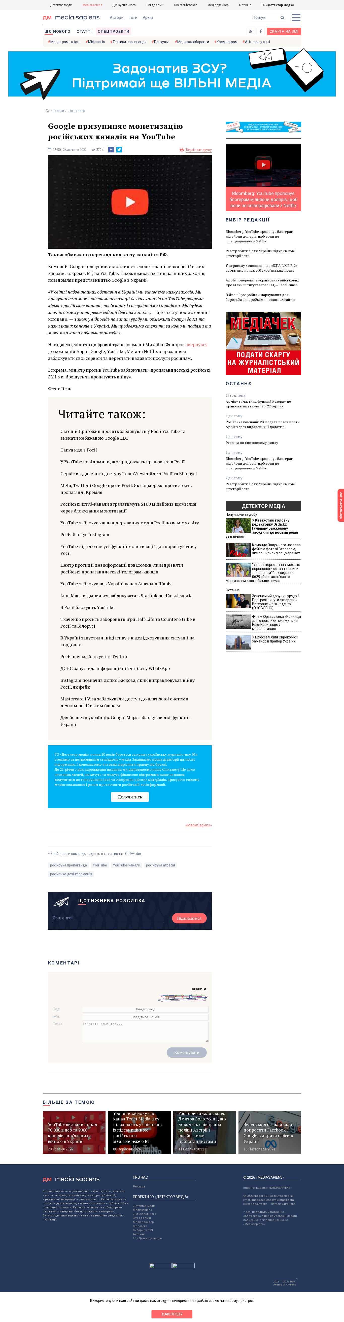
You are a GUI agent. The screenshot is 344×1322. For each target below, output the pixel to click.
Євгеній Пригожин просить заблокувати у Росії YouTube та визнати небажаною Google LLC (122, 434)
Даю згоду (172, 1314)
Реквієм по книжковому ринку (252, 442)
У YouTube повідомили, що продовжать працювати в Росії (122, 462)
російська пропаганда (68, 865)
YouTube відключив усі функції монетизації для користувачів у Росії (128, 549)
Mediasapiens (142, 1210)
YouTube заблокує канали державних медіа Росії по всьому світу (129, 523)
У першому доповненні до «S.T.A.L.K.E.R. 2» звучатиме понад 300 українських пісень (261, 268)
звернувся (197, 344)
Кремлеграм (227, 42)
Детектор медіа (61, 5)
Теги (133, 17)
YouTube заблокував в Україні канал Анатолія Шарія (116, 584)
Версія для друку (199, 149)
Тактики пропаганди (130, 42)
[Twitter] (119, 149)
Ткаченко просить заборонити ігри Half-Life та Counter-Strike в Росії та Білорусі (127, 622)
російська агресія (160, 865)
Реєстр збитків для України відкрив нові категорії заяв (260, 253)
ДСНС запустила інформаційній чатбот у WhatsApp (115, 668)
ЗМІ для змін (155, 5)
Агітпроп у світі (257, 42)
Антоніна (244, 5)
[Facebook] (111, 149)
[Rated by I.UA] (161, 1267)
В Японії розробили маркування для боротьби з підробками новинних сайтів (260, 297)
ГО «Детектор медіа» (277, 5)
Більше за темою (69, 1102)
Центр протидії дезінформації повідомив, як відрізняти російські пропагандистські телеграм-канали (121, 568)
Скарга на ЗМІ (284, 31)
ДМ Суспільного (123, 5)
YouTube (100, 865)
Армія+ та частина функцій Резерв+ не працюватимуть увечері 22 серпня (258, 403)
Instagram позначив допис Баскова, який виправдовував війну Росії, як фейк (127, 683)
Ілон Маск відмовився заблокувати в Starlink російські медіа (126, 595)
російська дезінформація (71, 874)
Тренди (58, 111)
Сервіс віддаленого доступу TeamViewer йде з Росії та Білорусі (128, 473)
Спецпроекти (113, 31)
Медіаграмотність (65, 42)
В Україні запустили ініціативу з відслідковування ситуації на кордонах (127, 641)
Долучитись (130, 797)
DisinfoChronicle (185, 5)
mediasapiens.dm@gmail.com (273, 1200)
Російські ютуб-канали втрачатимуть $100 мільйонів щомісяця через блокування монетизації (128, 507)
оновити (199, 989)
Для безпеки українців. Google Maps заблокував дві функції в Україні (126, 720)
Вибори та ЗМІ (143, 1230)
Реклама (139, 1186)
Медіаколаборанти (193, 42)
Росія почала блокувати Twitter (93, 656)
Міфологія (96, 42)
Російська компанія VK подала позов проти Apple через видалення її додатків (263, 424)
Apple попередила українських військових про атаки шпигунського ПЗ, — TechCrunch (262, 282)
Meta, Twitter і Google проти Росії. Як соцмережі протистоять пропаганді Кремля (126, 488)
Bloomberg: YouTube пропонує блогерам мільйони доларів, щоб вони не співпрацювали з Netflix (260, 236)
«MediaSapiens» (199, 825)
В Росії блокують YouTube (87, 607)
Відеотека (140, 1226)
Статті (84, 31)
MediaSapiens (92, 5)
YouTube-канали (126, 865)
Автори (116, 17)
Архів (148, 17)
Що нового (58, 31)
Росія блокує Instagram (84, 534)
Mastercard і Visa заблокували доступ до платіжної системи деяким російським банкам (124, 702)
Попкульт (162, 42)
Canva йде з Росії (78, 450)
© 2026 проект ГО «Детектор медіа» (268, 1196)
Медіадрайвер (218, 5)
